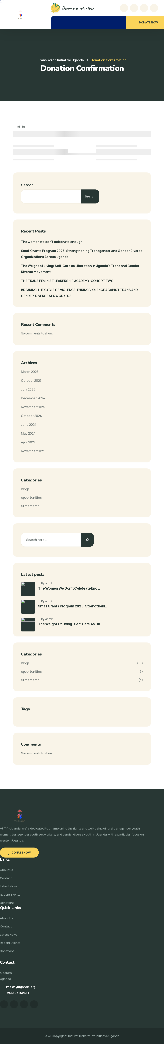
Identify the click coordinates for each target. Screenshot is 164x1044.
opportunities (31, 497)
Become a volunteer (78, 8)
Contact (6, 878)
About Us (6, 870)
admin (20, 126)
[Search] (87, 540)
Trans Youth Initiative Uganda (98, 1036)
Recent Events (10, 894)
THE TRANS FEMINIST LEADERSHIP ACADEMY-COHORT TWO (67, 281)
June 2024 (29, 424)
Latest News (8, 886)
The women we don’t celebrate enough (51, 242)
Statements (30, 506)
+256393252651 (17, 993)
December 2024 (33, 398)
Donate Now (21, 852)
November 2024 (33, 407)
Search (27, 184)
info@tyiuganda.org (20, 987)
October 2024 (31, 416)
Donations (7, 903)
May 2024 (28, 433)
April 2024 (28, 442)
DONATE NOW (148, 22)
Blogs (25, 489)
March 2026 (30, 371)
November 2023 (33, 451)
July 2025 (28, 389)
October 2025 (31, 380)
